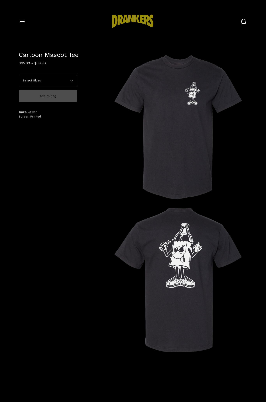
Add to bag (48, 96)
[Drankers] (133, 21)
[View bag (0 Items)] (244, 23)
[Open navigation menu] (22, 21)
